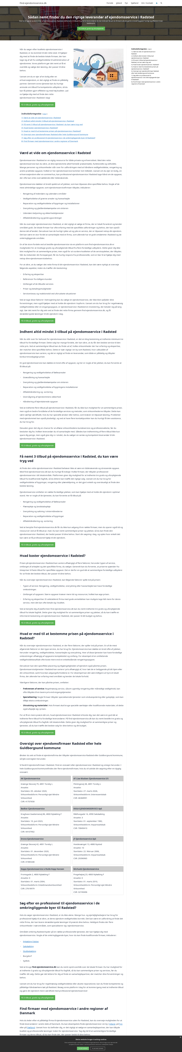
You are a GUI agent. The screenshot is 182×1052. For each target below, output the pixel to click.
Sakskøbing (28, 946)
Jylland (119, 3)
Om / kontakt (147, 3)
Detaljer (111, 1044)
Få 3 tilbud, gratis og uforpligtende (91, 29)
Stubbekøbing (29, 951)
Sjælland (134, 3)
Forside (110, 3)
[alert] (91, 1044)
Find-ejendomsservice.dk (33, 3)
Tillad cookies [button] (83, 1048)
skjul (44, 114)
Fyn (126, 3)
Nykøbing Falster (31, 941)
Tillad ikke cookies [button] (97, 1048)
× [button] (180, 1037)
